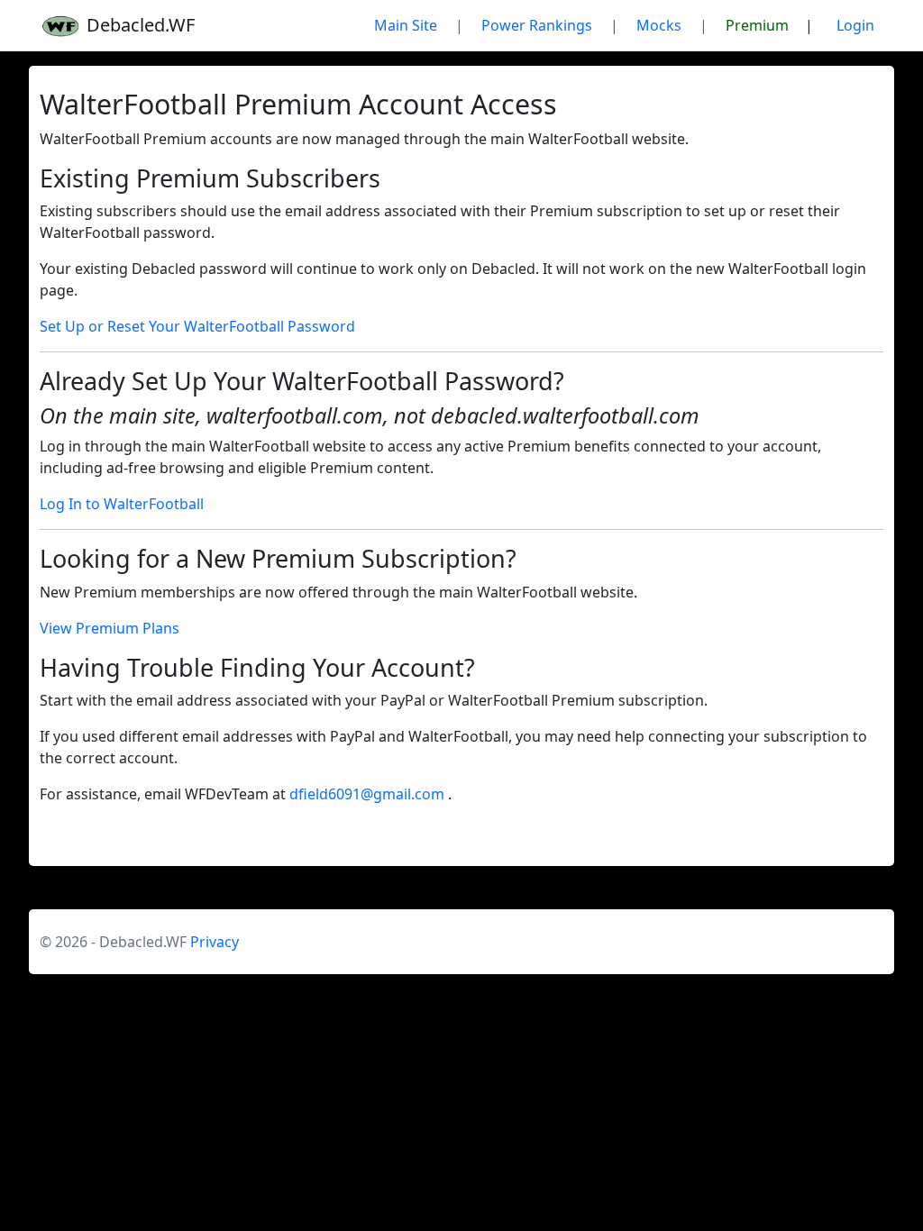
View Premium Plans (109, 628)
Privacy (214, 942)
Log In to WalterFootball (122, 504)
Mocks (658, 25)
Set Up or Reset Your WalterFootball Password (197, 326)
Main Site (405, 25)
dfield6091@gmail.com (368, 794)
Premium (757, 25)
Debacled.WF (138, 25)
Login (855, 25)
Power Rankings (536, 25)
